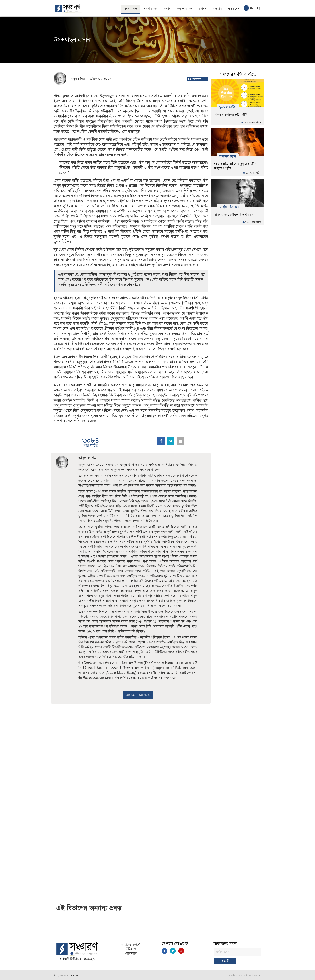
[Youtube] (181, 951)
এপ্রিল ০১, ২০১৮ (100, 79)
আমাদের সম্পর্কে (130, 945)
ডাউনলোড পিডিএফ (197, 81)
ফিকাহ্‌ (166, 9)
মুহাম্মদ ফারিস (227, 107)
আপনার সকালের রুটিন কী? (230, 115)
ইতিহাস (217, 9)
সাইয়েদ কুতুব (227, 156)
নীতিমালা (131, 949)
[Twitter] (170, 441)
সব (252, 8)
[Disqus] (131, 752)
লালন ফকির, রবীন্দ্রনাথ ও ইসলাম (233, 215)
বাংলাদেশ (234, 9)
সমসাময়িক (150, 9)
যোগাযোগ (131, 953)
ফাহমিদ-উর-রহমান (230, 207)
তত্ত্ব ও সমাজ (184, 9)
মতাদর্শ (202, 9)
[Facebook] (161, 441)
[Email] (180, 441)
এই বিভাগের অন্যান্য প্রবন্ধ (88, 908)
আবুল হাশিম (77, 79)
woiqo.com (255, 975)
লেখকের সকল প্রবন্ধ (138, 695)
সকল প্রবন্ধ (130, 9)
